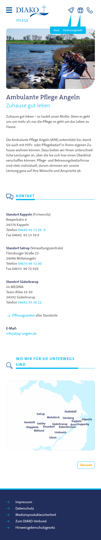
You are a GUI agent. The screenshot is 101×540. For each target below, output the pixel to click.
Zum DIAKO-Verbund (31, 521)
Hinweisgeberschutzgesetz (35, 527)
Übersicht (86, 465)
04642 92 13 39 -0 (32, 230)
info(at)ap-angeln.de (21, 333)
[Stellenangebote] (81, 10)
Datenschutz (24, 508)
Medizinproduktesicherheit (35, 514)
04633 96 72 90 (30, 263)
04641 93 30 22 (30, 302)
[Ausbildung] (72, 10)
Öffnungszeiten (23, 315)
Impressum (23, 502)
